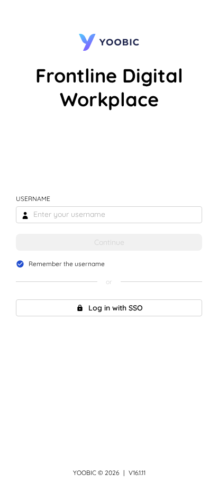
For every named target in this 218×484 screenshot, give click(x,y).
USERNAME (33, 199)
